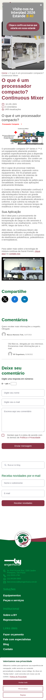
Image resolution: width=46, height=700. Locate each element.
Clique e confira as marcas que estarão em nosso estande (23, 26)
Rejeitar (23, 695)
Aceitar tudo (23, 682)
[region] (23, 678)
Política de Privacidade (18, 677)
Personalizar (23, 689)
